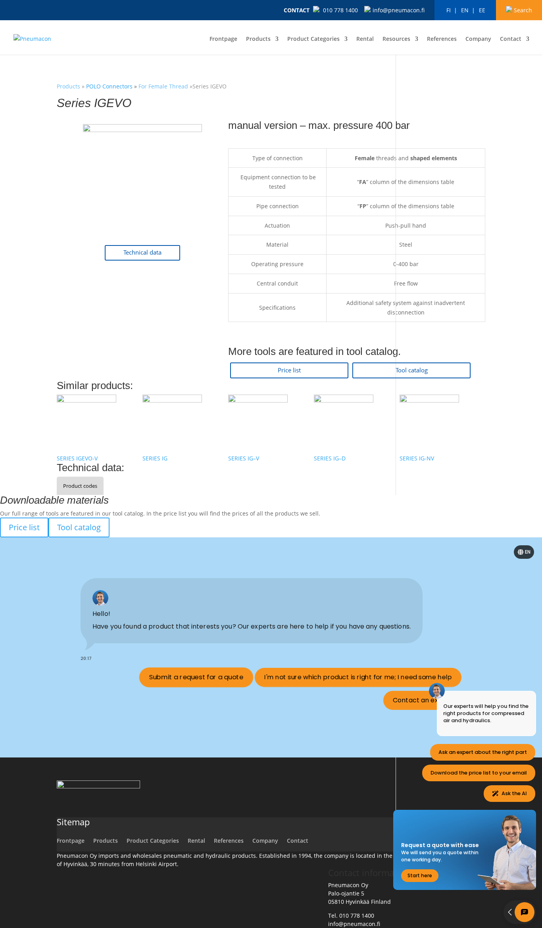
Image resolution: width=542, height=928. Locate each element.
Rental (365, 39)
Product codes (80, 485)
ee (482, 10)
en (465, 10)
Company (478, 39)
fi (448, 10)
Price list (289, 370)
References (442, 39)
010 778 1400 (340, 10)
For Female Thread (163, 86)
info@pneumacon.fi (399, 10)
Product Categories (313, 39)
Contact (296, 10)
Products (258, 39)
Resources (396, 39)
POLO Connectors (110, 86)
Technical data (142, 252)
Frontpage (223, 39)
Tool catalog (412, 370)
